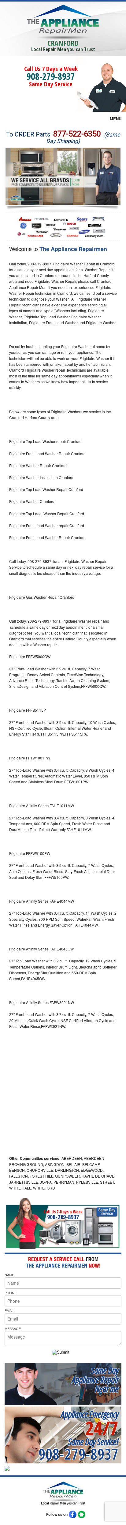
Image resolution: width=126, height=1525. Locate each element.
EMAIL (9, 1310)
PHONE (11, 1292)
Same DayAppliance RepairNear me (95, 1379)
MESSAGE (13, 1328)
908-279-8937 (51, 76)
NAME (9, 1274)
